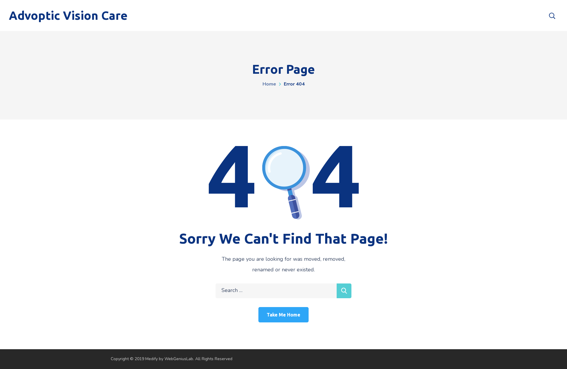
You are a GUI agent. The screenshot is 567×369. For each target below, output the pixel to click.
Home (269, 84)
